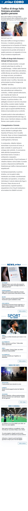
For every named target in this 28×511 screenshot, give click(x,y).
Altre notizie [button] (22, 311)
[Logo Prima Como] (14, 2)
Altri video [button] (23, 402)
